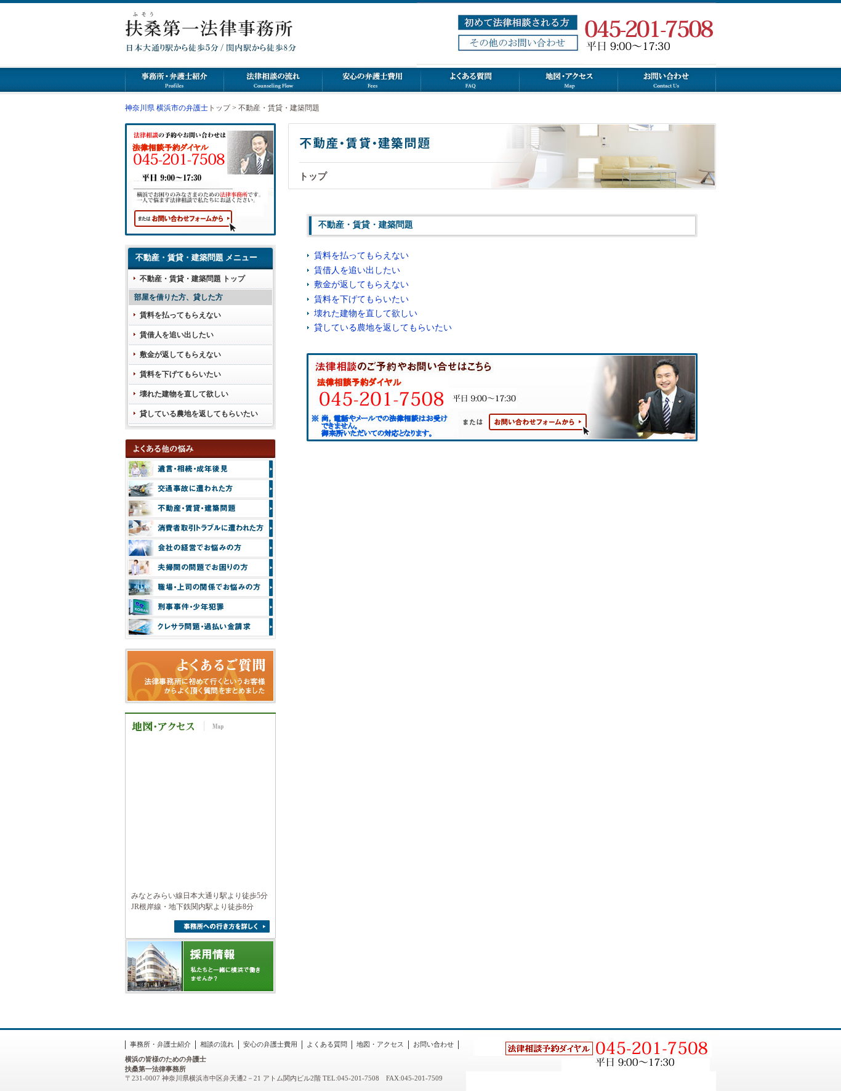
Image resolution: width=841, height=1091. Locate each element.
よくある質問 (327, 1044)
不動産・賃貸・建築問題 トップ (192, 278)
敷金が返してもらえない (180, 354)
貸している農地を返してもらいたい (199, 413)
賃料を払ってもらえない (180, 315)
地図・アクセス (380, 1044)
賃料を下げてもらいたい (180, 374)
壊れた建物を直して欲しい (184, 394)
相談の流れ (217, 1044)
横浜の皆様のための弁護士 (165, 1059)
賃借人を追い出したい (177, 334)
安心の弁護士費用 (270, 1044)
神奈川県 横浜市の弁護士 (166, 108)
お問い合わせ (433, 1044)
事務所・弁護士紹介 (160, 1044)
